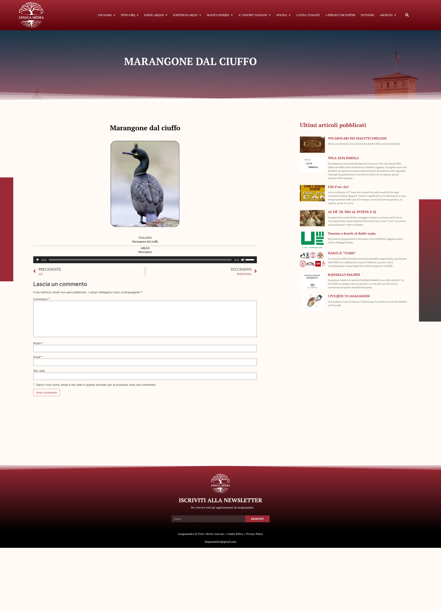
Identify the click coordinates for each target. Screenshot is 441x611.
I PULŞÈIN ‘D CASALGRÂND (349, 296)
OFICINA (281, 15)
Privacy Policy (254, 534)
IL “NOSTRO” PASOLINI (252, 15)
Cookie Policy (235, 534)
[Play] (37, 259)
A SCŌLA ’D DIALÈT (308, 15)
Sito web (39, 370)
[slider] (250, 259)
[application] (145, 259)
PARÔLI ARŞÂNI (154, 15)
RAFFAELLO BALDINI (344, 275)
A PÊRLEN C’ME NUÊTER (340, 15)
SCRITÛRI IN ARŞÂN (185, 15)
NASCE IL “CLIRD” (342, 253)
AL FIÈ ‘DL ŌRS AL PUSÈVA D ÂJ (352, 212)
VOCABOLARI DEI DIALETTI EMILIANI (357, 138)
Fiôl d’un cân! (338, 187)
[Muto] (242, 259)
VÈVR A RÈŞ (128, 15)
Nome (38, 343)
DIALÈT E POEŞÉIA (218, 15)
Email (38, 357)
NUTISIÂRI (367, 15)
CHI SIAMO (105, 15)
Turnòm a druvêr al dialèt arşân (352, 233)
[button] (407, 15)
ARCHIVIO (386, 15)
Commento (41, 299)
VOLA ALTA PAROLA (343, 158)
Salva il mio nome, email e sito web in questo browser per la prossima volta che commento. (96, 384)
